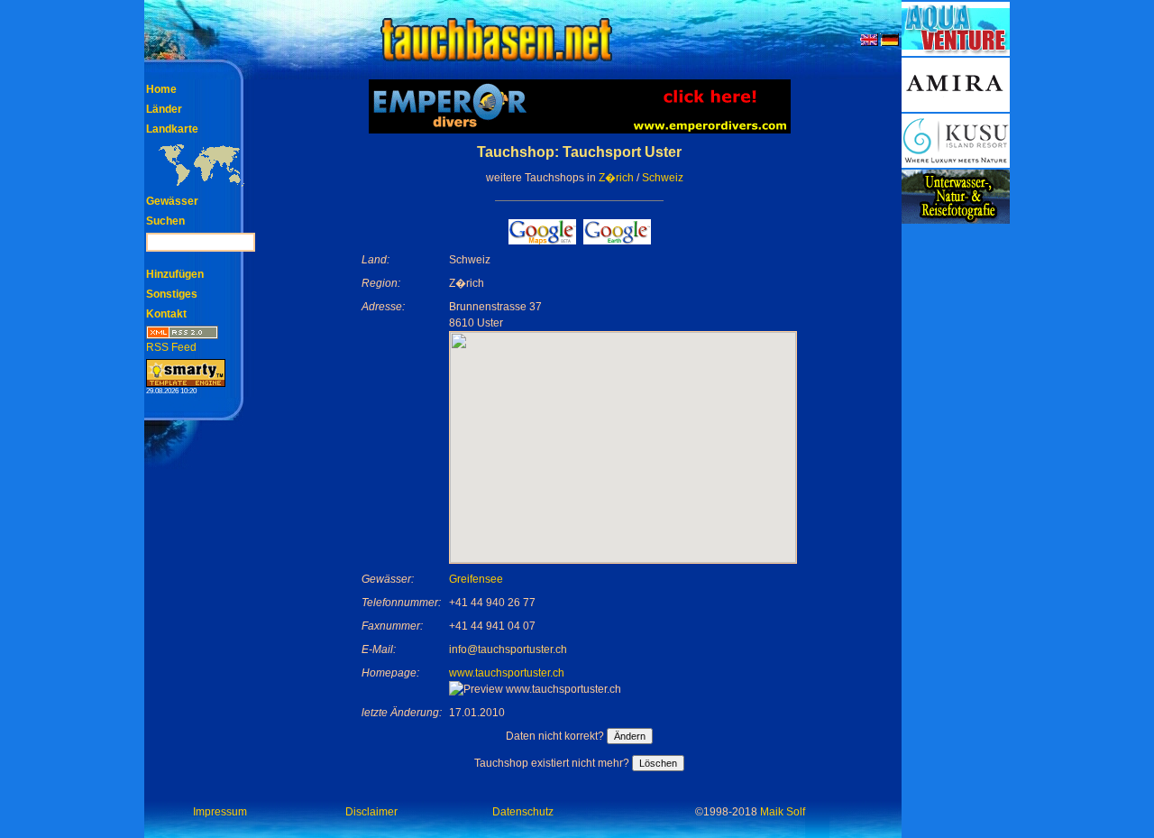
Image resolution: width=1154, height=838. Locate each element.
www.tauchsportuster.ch (506, 673)
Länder (164, 109)
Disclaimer (371, 812)
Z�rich (616, 177)
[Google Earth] (617, 239)
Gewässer (172, 201)
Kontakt (166, 314)
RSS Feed (171, 347)
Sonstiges (171, 294)
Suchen (165, 221)
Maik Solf (782, 812)
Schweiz (662, 177)
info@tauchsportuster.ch (508, 649)
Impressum (220, 812)
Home (161, 89)
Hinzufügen (175, 274)
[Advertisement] (956, 496)
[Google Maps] (542, 239)
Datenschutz (523, 812)
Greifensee (476, 579)
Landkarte (172, 129)
